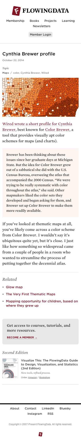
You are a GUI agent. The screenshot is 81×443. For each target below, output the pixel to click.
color (16, 72)
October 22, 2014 (13, 60)
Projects (50, 20)
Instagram (35, 413)
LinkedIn (48, 408)
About (14, 408)
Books (34, 20)
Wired (45, 72)
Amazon (32, 377)
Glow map (14, 287)
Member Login (40, 34)
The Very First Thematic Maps (30, 294)
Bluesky (65, 408)
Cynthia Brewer (30, 72)
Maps (5, 72)
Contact (30, 408)
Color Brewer (57, 129)
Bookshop (44, 377)
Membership (15, 20)
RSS (50, 413)
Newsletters (42, 26)
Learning (68, 20)
